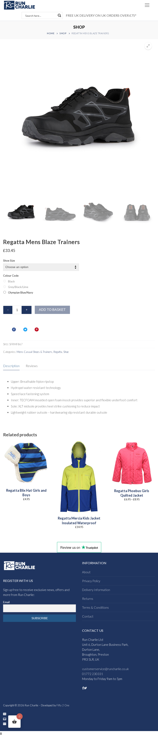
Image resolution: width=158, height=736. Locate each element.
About (86, 572)
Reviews (32, 366)
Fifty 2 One (63, 705)
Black (11, 281)
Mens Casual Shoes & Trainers (34, 351)
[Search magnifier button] (59, 15)
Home (50, 33)
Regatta (57, 351)
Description (11, 366)
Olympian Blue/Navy (20, 292)
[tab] (11, 366)
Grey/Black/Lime (18, 287)
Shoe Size (9, 260)
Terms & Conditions (95, 607)
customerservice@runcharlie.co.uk (105, 669)
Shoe (66, 351)
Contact (87, 616)
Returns (87, 598)
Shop (62, 33)
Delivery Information (96, 590)
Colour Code (11, 275)
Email (6, 602)
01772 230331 (92, 674)
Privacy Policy (91, 581)
